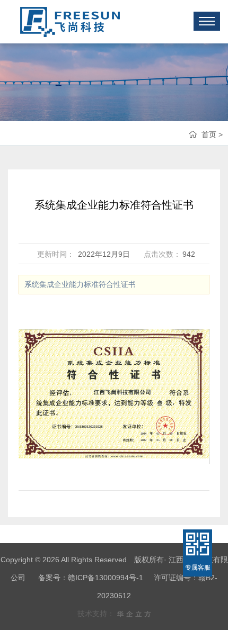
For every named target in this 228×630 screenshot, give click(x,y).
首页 (208, 134)
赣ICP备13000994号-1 (105, 577)
